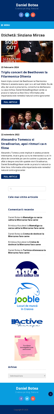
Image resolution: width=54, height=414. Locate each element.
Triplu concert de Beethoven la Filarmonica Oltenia (24, 74)
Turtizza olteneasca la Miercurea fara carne (27, 251)
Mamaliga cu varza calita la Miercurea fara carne (25, 218)
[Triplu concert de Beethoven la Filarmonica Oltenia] (27, 51)
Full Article (10, 102)
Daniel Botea (27, 5)
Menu (7, 25)
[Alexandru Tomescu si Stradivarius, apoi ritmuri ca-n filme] (27, 119)
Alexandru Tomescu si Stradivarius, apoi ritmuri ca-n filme (24, 143)
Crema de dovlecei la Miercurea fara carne (26, 235)
